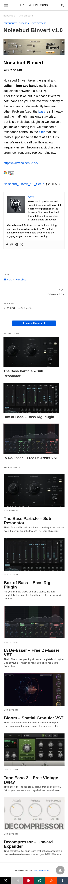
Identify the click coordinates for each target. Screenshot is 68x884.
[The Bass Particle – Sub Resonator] (31, 352)
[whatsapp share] (39, 880)
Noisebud (21, 279)
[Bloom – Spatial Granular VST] (34, 689)
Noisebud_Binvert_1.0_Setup (23, 184)
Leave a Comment (34, 323)
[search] (63, 5)
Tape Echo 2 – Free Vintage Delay (31, 779)
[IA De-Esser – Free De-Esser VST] (31, 439)
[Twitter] (21, 244)
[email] (17, 880)
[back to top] (60, 870)
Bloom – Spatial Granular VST (33, 718)
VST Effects (26, 16)
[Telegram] (16, 244)
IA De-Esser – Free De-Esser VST (30, 458)
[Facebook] (7, 244)
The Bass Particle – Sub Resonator (27, 520)
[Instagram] (11, 244)
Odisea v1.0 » (56, 294)
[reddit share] (51, 880)
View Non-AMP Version (43, 870)
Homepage (9, 16)
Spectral (24, 23)
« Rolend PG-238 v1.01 (18, 307)
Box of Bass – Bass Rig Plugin (28, 417)
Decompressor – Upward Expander (28, 844)
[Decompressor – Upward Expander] (34, 813)
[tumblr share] (62, 880)
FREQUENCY (10, 23)
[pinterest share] (28, 880)
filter (42, 132)
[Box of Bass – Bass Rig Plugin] (31, 398)
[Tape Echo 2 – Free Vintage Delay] (34, 749)
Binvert (7, 279)
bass (41, 111)
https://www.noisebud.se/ (20, 163)
